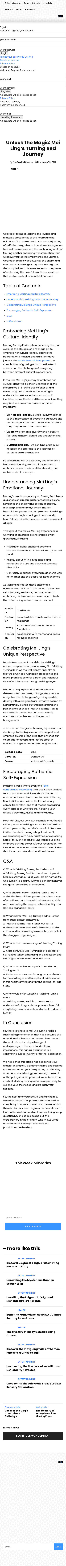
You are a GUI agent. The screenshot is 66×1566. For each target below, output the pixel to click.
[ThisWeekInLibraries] (33, 1148)
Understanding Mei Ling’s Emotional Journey (32, 299)
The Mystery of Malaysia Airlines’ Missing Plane (46, 1413)
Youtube (15, 1527)
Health (21, 1310)
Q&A (9, 315)
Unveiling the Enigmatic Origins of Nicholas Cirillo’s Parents (29, 1299)
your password (8, 49)
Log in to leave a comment (33, 1435)
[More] (51, 169)
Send (58, 1546)
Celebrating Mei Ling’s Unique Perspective (31, 304)
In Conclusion (14, 321)
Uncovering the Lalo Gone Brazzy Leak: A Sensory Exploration (33, 1385)
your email (5, 79)
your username (8, 39)
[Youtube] (8, 1528)
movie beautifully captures (34, 360)
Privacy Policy (7, 63)
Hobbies (33, 134)
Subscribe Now (33, 1226)
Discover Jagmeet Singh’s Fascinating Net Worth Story (32, 1264)
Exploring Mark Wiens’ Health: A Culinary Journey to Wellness (34, 1316)
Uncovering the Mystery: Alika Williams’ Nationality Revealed (33, 1368)
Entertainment (26, 1259)
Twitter (50, 1523)
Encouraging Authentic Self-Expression (29, 310)
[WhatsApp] (44, 169)
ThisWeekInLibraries (23, 162)
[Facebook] (22, 169)
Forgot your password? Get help (16, 56)
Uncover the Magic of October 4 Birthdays (16, 1413)
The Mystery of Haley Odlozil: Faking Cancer (30, 1333)
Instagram (34, 1523)
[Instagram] (26, 1523)
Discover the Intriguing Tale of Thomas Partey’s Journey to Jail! (33, 1350)
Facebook (15, 1523)
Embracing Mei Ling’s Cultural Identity (28, 294)
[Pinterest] (37, 169)
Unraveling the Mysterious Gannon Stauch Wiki (30, 1281)
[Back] (1, 23)
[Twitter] (29, 169)
